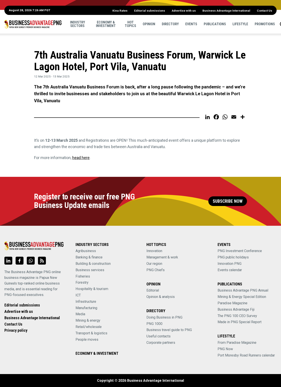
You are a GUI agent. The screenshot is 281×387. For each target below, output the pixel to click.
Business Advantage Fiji (236, 309)
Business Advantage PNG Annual (243, 290)
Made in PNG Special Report (239, 322)
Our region (154, 264)
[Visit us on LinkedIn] (8, 261)
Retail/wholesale (89, 327)
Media (80, 314)
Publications (215, 24)
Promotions (265, 24)
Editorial (152, 290)
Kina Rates (120, 10)
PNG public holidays (233, 257)
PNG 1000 (154, 324)
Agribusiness (86, 251)
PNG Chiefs (155, 270)
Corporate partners (160, 342)
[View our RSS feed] (42, 261)
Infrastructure (86, 301)
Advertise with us (184, 10)
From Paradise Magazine (237, 342)
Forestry (82, 282)
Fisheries (83, 276)
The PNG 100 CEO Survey (237, 316)
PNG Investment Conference (240, 251)
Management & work (162, 257)
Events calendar (230, 270)
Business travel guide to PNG (169, 330)
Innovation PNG (229, 264)
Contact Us (264, 10)
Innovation (154, 251)
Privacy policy (15, 330)
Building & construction (93, 264)
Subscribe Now (228, 201)
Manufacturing (86, 308)
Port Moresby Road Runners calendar (246, 355)
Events (191, 24)
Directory (170, 24)
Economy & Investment (106, 24)
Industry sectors (77, 24)
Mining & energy (88, 320)
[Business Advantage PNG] (32, 24)
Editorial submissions (149, 10)
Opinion (149, 24)
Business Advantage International (226, 10)
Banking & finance (89, 257)
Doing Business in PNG (164, 317)
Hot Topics (130, 24)
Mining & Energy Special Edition (242, 297)
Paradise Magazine (232, 303)
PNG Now (225, 349)
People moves (87, 339)
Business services (90, 270)
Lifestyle (240, 24)
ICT (78, 295)
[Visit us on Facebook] (19, 261)
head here (81, 157)
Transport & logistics (91, 333)
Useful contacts (158, 336)
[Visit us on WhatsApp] (31, 261)
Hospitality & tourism (92, 289)
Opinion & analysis (160, 297)
